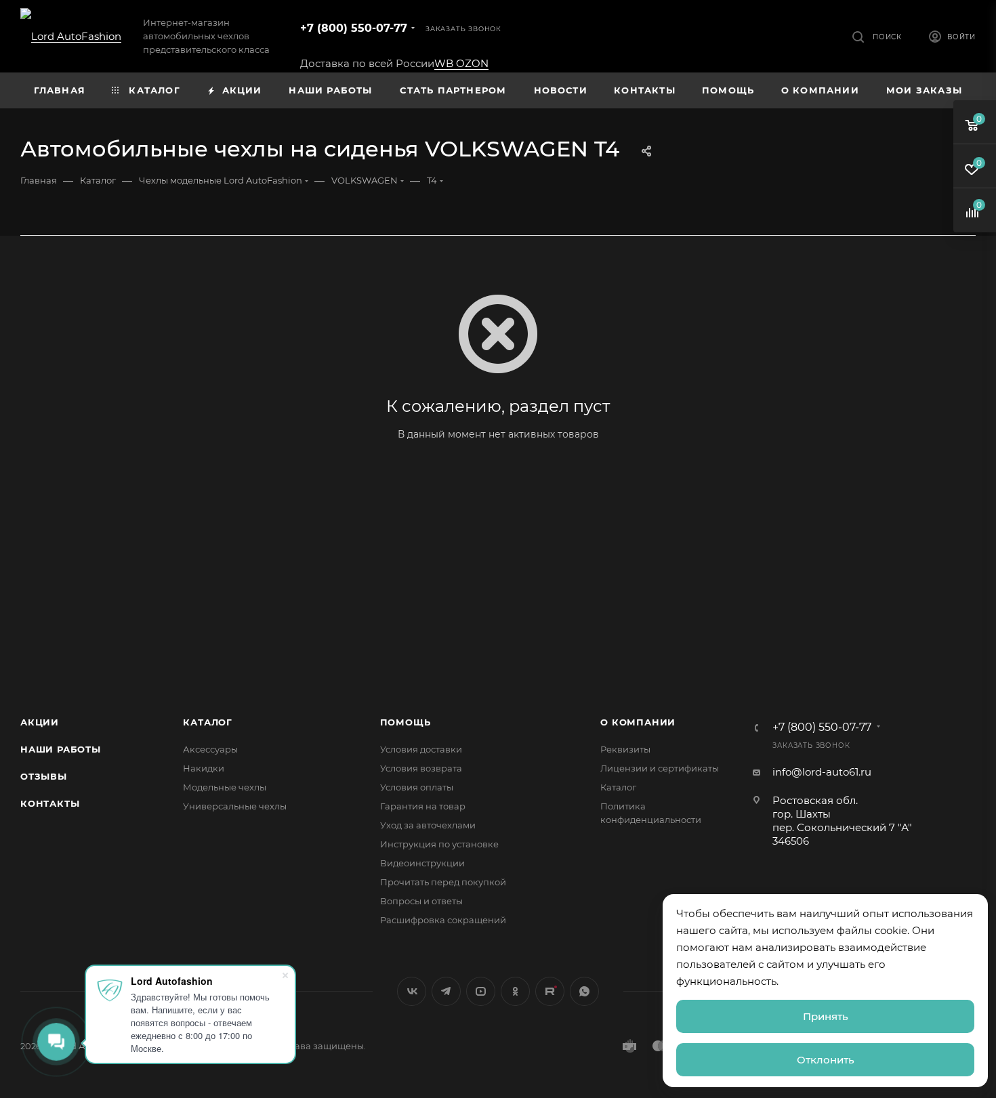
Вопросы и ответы (421, 900)
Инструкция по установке (439, 844)
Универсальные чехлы (235, 806)
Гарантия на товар (422, 806)
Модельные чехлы (224, 787)
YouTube (480, 991)
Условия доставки (421, 749)
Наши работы (60, 749)
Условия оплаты (416, 787)
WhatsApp (584, 991)
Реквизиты (625, 749)
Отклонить (825, 1059)
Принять (825, 1016)
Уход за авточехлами (428, 825)
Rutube (549, 991)
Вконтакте (411, 991)
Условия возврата (421, 768)
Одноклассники (515, 991)
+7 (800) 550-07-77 (353, 28)
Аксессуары (210, 749)
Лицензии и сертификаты (659, 768)
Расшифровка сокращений (443, 919)
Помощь (405, 722)
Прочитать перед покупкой (443, 882)
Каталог (207, 722)
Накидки (203, 768)
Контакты (49, 803)
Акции (39, 722)
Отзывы (43, 776)
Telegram (446, 991)
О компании (638, 722)
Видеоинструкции (422, 863)
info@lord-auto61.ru (821, 771)
